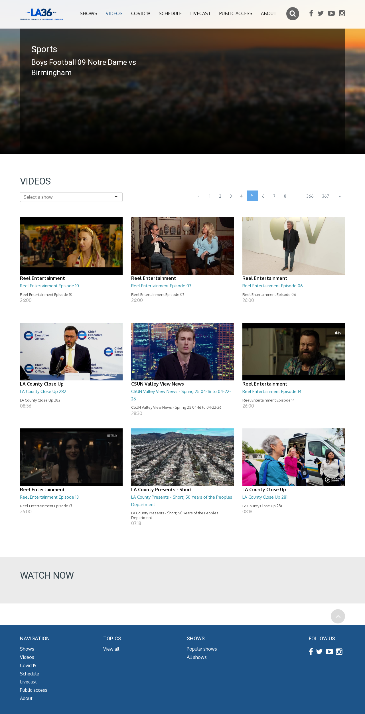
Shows (88, 13)
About (268, 13)
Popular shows (202, 649)
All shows (197, 657)
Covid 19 (140, 13)
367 (325, 196)
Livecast (200, 13)
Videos (114, 13)
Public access (235, 13)
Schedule (170, 13)
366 (310, 196)
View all (111, 649)
